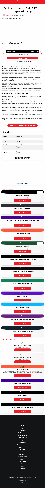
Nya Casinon (22, 454)
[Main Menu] (2, 2)
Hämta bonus (22, 251)
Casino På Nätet (22, 456)
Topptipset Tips (22, 437)
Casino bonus (22, 447)
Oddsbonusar (22, 442)
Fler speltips (26, 46)
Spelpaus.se (22, 249)
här (33, 397)
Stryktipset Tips (22, 432)
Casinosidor (22, 459)
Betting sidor (22, 440)
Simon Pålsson (9, 15)
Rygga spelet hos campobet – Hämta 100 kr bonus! (22, 125)
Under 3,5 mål (21, 55)
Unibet (22, 464)
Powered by (19, 183)
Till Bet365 (22, 288)
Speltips (22, 430)
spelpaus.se (35, 372)
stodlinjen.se (31, 372)
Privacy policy (22, 428)
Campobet (22, 468)
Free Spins (22, 449)
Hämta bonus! (22, 200)
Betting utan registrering (22, 444)
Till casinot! (22, 399)
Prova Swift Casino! (22, 362)
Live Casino (23, 452)
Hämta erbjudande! (22, 387)
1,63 (27, 55)
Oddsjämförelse (19, 46)
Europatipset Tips (22, 435)
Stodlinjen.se (19, 249)
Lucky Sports (22, 461)
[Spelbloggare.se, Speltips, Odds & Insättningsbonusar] (22, 1)
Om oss (22, 425)
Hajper (22, 466)
